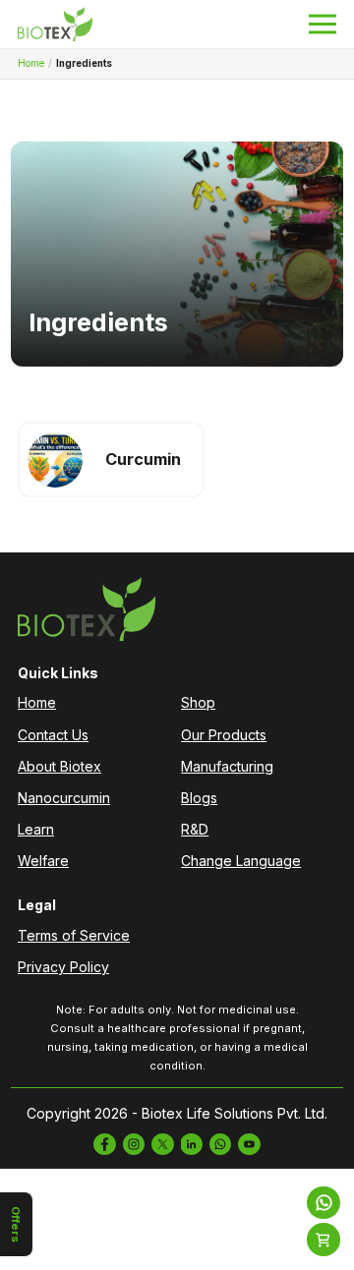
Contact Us (53, 734)
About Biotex (59, 766)
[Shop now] (323, 1239)
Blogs (199, 797)
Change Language (241, 860)
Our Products (223, 734)
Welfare (43, 860)
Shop (198, 702)
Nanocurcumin (64, 797)
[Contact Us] (323, 1203)
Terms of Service (74, 935)
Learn (36, 829)
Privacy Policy (63, 966)
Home (31, 63)
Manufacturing (227, 766)
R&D (194, 829)
